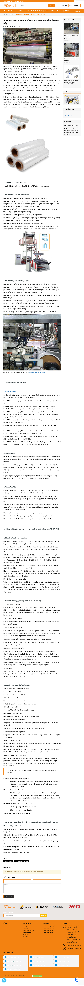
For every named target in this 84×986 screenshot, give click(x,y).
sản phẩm (77, 11)
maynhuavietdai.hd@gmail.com (74, 948)
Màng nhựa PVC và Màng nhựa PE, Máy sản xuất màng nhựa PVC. (71, 82)
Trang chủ (8, 10)
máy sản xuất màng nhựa (22, 861)
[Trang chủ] (8, 5)
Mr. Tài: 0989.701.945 (63, 965)
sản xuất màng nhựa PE (37, 372)
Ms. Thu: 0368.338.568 (13, 957)
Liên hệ (67, 10)
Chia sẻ (66, 113)
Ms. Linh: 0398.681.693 (39, 965)
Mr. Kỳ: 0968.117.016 (63, 961)
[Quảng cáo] (71, 99)
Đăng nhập (64, 5)
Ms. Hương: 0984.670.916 (14, 965)
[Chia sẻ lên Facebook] (65, 115)
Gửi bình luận (8, 896)
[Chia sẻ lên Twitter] (68, 115)
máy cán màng (8, 861)
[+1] (71, 115)
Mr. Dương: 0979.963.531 (39, 957)
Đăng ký (76, 5)
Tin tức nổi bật (69, 20)
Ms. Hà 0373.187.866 (38, 961)
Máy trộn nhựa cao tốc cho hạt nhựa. (71, 59)
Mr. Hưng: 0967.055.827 (13, 969)
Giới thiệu (59, 10)
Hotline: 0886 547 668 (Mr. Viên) (74, 945)
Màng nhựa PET (10, 391)
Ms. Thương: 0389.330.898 (14, 961)
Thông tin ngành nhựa (33, 10)
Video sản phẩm (49, 10)
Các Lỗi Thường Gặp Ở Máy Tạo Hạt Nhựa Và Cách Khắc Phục (71, 37)
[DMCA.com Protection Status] (37, 975)
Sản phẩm (19, 10)
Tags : (5, 858)
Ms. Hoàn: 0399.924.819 (64, 957)
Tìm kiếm (52, 5)
